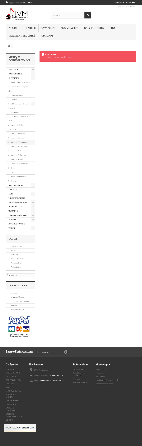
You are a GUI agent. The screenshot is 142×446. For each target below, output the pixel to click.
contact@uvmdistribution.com (52, 380)
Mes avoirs (100, 373)
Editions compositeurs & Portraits (18, 106)
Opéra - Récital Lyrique (19, 164)
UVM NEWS (48, 28)
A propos (47, 35)
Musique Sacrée (16, 159)
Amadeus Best (15, 263)
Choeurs (13, 99)
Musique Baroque (17, 138)
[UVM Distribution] (26, 14)
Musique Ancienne (17, 134)
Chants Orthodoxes (17, 95)
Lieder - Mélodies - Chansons (16, 127)
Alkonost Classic (17, 259)
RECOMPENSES (15, 207)
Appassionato (15, 267)
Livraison (14, 293)
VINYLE (11, 228)
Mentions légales (17, 297)
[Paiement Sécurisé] (19, 327)
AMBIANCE (13, 69)
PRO (112, 28)
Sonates (13, 181)
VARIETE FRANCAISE (17, 215)
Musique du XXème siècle (20, 151)
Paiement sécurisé (22, 35)
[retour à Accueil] (8, 46)
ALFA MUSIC (15, 254)
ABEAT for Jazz (16, 246)
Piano (12, 172)
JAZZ (10, 194)
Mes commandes (102, 369)
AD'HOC (13, 250)
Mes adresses (101, 376)
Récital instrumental (18, 177)
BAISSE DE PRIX (94, 28)
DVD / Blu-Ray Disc (16, 185)
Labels (31, 28)
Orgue (12, 168)
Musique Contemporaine (19, 142)
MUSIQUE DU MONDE (17, 202)
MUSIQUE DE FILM (16, 198)
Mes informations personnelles (107, 380)
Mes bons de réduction (104, 384)
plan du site (130, 7)
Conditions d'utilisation (19, 301)
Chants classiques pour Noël (18, 89)
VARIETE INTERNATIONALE (16, 222)
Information (18, 285)
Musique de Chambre (18, 146)
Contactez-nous (118, 2)
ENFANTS (12, 189)
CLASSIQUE (13, 78)
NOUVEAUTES (69, 28)
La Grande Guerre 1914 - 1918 (18, 119)
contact (121, 7)
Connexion (130, 2)
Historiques (14, 112)
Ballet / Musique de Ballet (20, 82)
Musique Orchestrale (18, 155)
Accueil (14, 28)
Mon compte (103, 364)
